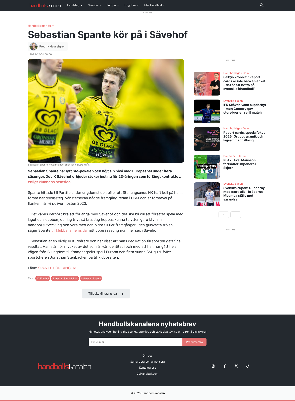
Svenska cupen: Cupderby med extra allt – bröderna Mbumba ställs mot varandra (244, 194)
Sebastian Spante (91, 278)
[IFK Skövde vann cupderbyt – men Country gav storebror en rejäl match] (207, 111)
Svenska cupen (233, 101)
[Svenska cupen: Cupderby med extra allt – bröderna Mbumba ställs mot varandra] (207, 194)
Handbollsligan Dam (236, 73)
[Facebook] (224, 366)
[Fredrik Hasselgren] (34, 46)
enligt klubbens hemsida (49, 182)
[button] (261, 5)
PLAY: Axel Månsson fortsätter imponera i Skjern (239, 164)
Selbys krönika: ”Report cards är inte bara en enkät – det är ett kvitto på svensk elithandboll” (244, 83)
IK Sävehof (43, 278)
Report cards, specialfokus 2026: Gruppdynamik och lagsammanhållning (244, 136)
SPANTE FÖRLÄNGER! (57, 268)
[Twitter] (236, 366)
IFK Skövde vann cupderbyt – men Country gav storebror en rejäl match (244, 108)
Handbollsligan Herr (41, 25)
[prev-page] (223, 214)
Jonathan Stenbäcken (65, 278)
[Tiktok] (247, 366)
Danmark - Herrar (234, 156)
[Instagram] (213, 366)
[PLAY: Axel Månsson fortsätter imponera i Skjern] (207, 167)
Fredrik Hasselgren (52, 46)
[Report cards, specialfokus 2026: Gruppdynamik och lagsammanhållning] (207, 139)
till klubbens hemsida (69, 230)
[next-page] (235, 214)
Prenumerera (194, 342)
